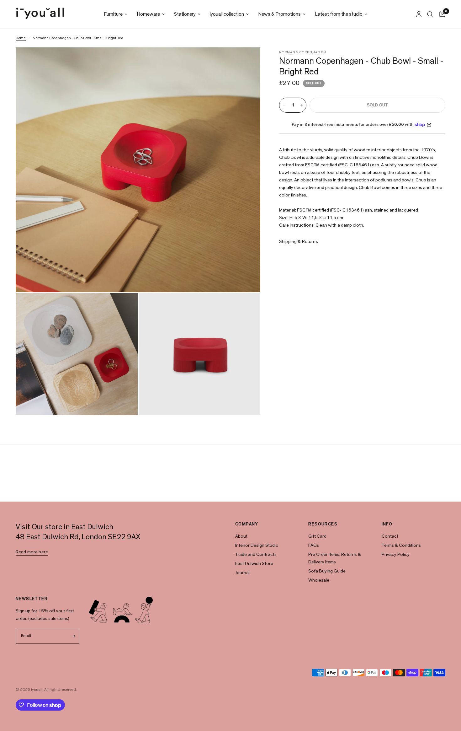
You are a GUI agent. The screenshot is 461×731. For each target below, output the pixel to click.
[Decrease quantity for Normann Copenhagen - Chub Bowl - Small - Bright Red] (284, 105)
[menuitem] (115, 14)
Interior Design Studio (256, 545)
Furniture (113, 14)
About (241, 536)
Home (21, 38)
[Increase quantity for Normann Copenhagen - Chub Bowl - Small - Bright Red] (301, 105)
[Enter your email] (73, 636)
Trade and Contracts (256, 554)
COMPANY (246, 524)
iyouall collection (227, 14)
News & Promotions (279, 14)
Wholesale (318, 580)
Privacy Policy (396, 554)
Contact (390, 536)
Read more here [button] (32, 552)
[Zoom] (247, 61)
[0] (440, 14)
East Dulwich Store (254, 563)
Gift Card (317, 536)
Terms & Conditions (401, 545)
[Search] (430, 14)
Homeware (148, 14)
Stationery (185, 14)
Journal (242, 572)
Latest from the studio (339, 14)
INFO (387, 524)
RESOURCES (322, 524)
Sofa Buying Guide (327, 571)
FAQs (313, 545)
